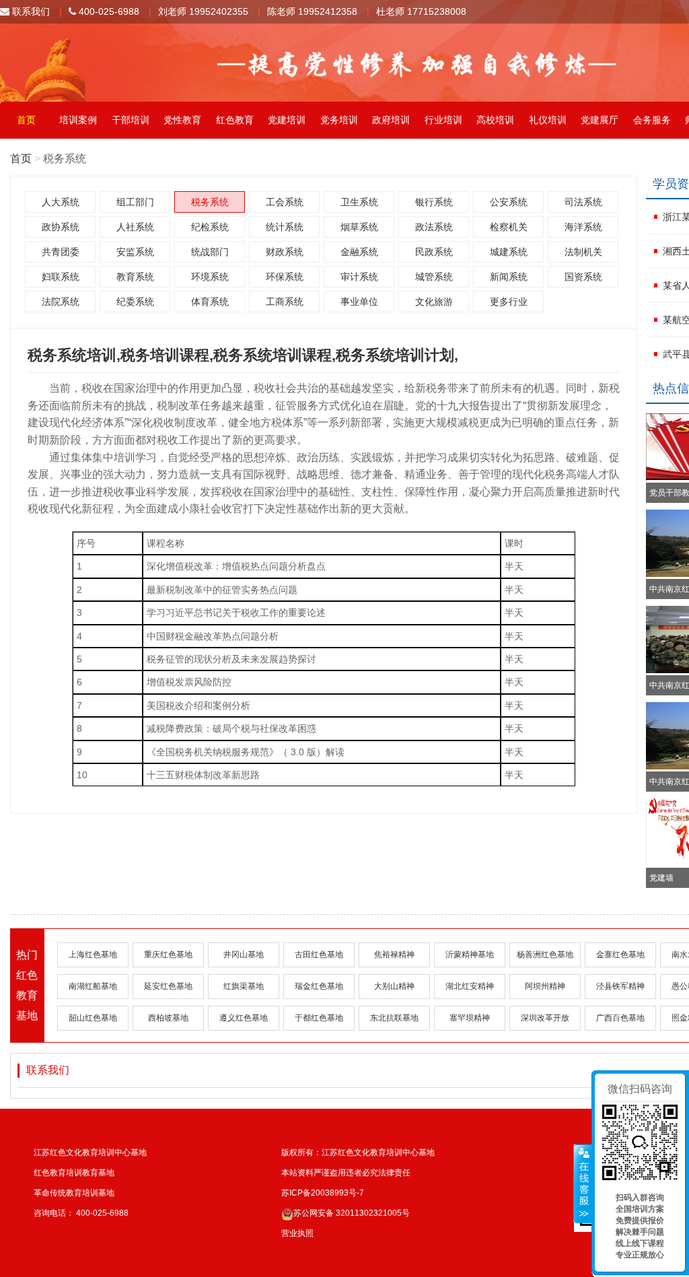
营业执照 (297, 1233)
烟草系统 (359, 226)
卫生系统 (359, 202)
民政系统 (434, 251)
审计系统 (359, 276)
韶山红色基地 (93, 1018)
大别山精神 (394, 986)
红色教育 (235, 119)
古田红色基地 (319, 954)
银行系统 (434, 202)
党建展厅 (599, 119)
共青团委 (60, 251)
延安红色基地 (168, 986)
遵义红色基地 (243, 1018)
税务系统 (210, 202)
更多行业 (509, 301)
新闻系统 (509, 276)
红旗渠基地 (243, 986)
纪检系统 (210, 226)
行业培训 (443, 119)
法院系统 (60, 301)
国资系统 (583, 276)
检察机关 (509, 226)
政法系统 (434, 226)
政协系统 (60, 226)
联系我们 (29, 11)
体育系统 (210, 301)
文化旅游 (434, 301)
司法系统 (583, 202)
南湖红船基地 (93, 986)
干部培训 (130, 119)
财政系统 (284, 251)
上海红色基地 (93, 954)
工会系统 (284, 202)
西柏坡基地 (168, 1018)
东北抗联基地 (394, 1018)
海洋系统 (583, 226)
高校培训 (495, 119)
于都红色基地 (319, 1018)
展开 (582, 1184)
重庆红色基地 (168, 954)
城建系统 (509, 251)
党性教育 (182, 119)
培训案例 (78, 119)
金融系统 (359, 251)
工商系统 (284, 301)
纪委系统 (135, 301)
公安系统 (509, 202)
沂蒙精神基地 (469, 954)
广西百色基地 (620, 1018)
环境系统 (210, 276)
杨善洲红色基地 (545, 954)
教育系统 (135, 276)
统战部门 (210, 251)
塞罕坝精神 (469, 1018)
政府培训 (391, 119)
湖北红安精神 (469, 986)
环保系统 (284, 276)
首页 (26, 119)
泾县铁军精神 (620, 986)
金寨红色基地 (620, 954)
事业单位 (359, 301)
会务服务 (652, 119)
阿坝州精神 (545, 986)
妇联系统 (60, 276)
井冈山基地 (243, 954)
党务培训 (339, 119)
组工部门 (135, 202)
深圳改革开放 (545, 1018)
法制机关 (583, 251)
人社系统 (135, 226)
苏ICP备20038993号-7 (322, 1193)
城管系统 (434, 276)
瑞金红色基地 (319, 986)
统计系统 (284, 226)
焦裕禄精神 (394, 954)
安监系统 (135, 251)
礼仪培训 (548, 119)
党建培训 (286, 119)
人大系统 (60, 202)
